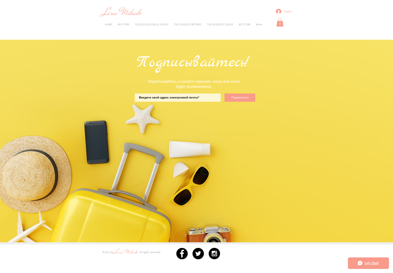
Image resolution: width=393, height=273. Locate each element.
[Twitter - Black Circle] (198, 253)
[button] (279, 22)
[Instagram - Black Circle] (214, 253)
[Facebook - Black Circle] (182, 253)
